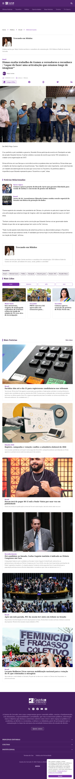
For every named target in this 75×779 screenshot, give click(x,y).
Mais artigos (69, 340)
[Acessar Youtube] (41, 709)
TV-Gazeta (67, 9)
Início (4, 30)
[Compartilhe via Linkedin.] (71, 82)
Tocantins (18, 9)
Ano (64, 284)
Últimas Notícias (7, 9)
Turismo (58, 9)
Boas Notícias (48, 9)
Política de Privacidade (43, 755)
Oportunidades (36, 9)
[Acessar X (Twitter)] (29, 709)
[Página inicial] (37, 701)
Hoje (10, 284)
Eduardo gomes (41, 274)
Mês (46, 284)
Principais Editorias (11, 739)
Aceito (60, 776)
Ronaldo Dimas (63, 274)
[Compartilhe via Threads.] (43, 82)
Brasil (20, 30)
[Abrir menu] (3, 3)
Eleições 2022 (52, 274)
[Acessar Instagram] (33, 709)
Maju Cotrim (10, 73)
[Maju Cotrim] (4, 73)
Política (27, 9)
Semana (28, 284)
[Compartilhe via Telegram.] (57, 82)
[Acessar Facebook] (37, 709)
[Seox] (37, 766)
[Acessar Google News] (46, 709)
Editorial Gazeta (31, 30)
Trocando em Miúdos (22, 38)
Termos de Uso (28, 755)
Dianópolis (31, 274)
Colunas (6, 744)
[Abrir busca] (71, 3)
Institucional (8, 749)
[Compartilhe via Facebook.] (29, 82)
